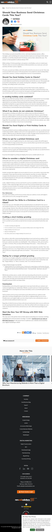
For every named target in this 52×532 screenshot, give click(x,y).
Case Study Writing (26, 458)
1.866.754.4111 (26, 484)
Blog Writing (26, 455)
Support (26, 405)
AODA (26, 423)
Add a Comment (43, 340)
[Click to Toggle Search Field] (47, 2)
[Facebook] (20, 469)
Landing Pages (26, 432)
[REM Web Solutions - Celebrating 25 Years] (26, 499)
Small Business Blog (26, 402)
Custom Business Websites (26, 429)
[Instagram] (32, 469)
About (26, 408)
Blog (3, 8)
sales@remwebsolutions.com (26, 486)
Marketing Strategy (26, 450)
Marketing (39, 333)
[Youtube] (28, 469)
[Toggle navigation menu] (50, 2)
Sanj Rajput (16, 19)
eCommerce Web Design (26, 426)
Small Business (46, 333)
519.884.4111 (26, 482)
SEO (26, 447)
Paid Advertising (26, 452)
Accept (32, 529)
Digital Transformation (26, 444)
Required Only (39, 529)
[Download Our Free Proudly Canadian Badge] (26, 514)
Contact (26, 411)
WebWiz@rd (26, 434)
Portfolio (26, 399)
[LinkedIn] (24, 469)
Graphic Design (26, 420)
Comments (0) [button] (9, 340)
